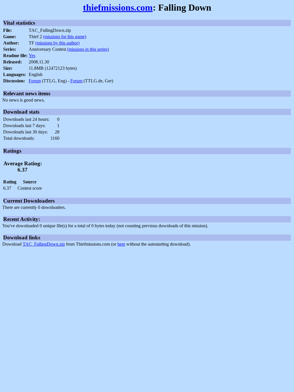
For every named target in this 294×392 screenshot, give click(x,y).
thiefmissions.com (118, 7)
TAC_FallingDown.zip (44, 244)
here (121, 244)
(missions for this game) (64, 36)
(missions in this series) (88, 49)
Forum (35, 80)
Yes (32, 55)
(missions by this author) (57, 42)
